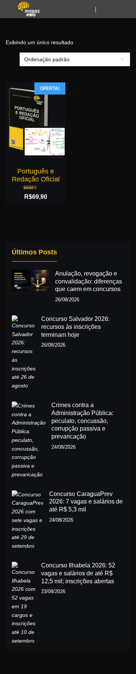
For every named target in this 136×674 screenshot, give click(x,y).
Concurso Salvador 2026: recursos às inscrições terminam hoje (75, 327)
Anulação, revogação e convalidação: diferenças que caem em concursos (88, 281)
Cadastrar (106, 9)
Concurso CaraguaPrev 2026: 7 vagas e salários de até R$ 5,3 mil (86, 502)
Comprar (36, 92)
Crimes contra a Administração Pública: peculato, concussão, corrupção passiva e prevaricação (82, 421)
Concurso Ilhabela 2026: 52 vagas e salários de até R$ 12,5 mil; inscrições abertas (78, 573)
